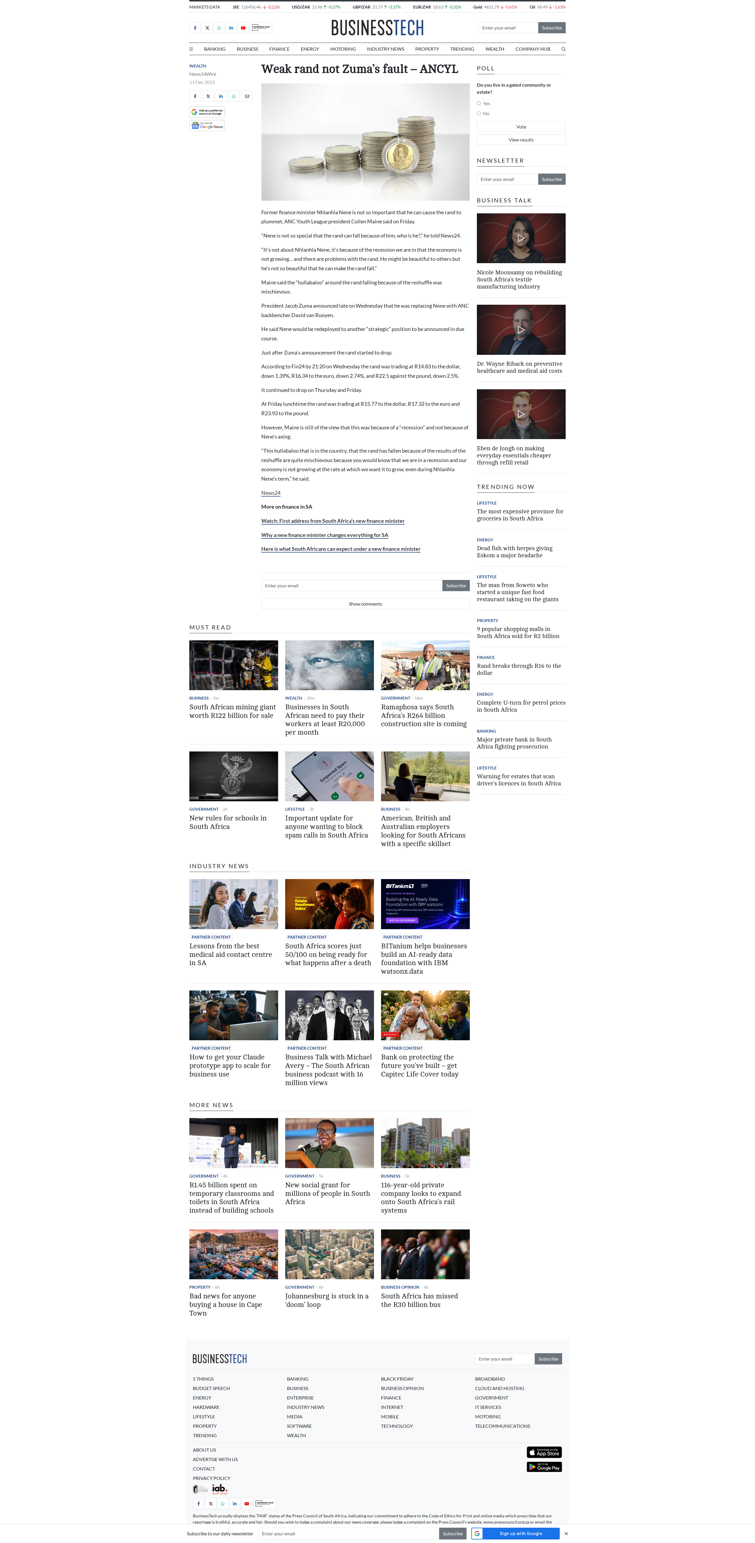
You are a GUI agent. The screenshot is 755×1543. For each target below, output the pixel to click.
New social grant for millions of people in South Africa (327, 1193)
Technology (397, 1426)
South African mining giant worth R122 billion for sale (232, 711)
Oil (532, 6)
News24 (270, 493)
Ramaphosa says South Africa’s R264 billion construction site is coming (424, 715)
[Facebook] (195, 27)
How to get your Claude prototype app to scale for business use (230, 1065)
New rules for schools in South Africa (228, 822)
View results (521, 139)
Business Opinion (400, 1287)
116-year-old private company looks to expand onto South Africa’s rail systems (421, 1197)
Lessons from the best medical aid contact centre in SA (230, 954)
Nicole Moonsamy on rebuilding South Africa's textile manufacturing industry (519, 279)
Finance (279, 49)
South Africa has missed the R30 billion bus (419, 1300)
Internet (392, 1407)
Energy (310, 49)
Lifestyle (295, 809)
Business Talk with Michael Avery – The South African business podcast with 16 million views (328, 1070)
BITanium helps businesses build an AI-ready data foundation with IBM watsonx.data (424, 958)
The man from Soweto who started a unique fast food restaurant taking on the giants (518, 592)
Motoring (343, 49)
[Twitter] (207, 27)
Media (294, 1416)
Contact (204, 1468)
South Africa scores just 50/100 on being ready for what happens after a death (328, 954)
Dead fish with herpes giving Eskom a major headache (514, 552)
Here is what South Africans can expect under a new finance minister (341, 549)
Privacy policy (211, 1478)
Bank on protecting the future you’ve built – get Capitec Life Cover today (420, 1065)
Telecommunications (502, 1426)
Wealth (494, 49)
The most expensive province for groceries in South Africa (520, 515)
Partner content (211, 936)
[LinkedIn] (231, 27)
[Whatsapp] (219, 27)
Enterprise (300, 1397)
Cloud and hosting (499, 1388)
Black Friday (397, 1379)
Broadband (490, 1379)
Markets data (204, 6)
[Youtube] (243, 27)
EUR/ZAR (422, 6)
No (486, 113)
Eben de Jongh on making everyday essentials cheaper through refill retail (514, 455)
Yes (486, 103)
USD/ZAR (301, 6)
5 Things (203, 1379)
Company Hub (533, 49)
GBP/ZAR (361, 6)
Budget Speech (211, 1388)
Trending (462, 49)
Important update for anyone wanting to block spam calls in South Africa (326, 826)
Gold (477, 6)
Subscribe (552, 27)
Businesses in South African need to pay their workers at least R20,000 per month (325, 719)
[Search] (564, 49)
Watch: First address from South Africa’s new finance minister (333, 521)
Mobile (390, 1416)
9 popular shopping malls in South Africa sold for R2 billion (518, 632)
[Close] (566, 1533)
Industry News (385, 49)
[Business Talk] (261, 27)
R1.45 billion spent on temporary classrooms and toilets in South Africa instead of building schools (231, 1197)
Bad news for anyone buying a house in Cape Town (225, 1304)
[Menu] (191, 49)
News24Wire (202, 74)
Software (299, 1426)
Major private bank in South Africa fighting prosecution (514, 743)
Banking (215, 49)
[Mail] (246, 96)
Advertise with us (215, 1459)
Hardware (206, 1407)
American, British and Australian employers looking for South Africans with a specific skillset (423, 831)
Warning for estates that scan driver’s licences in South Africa (519, 780)
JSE (236, 6)
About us (204, 1450)
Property (427, 49)
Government (395, 697)
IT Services (488, 1407)
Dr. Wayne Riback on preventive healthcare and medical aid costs (519, 368)
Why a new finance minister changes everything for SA (324, 535)
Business (247, 49)
